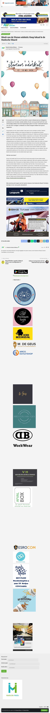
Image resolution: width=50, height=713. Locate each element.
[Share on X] (9, 44)
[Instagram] (48, 247)
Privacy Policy (18, 710)
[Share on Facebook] (7, 44)
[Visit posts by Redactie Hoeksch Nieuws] (3, 247)
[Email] (41, 241)
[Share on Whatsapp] (32, 241)
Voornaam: (4, 659)
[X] (46, 707)
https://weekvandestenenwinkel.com (16, 178)
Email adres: (4, 666)
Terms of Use (26, 710)
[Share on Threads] (38, 241)
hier (10, 185)
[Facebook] (46, 247)
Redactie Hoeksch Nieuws (11, 47)
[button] (44, 710)
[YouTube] (48, 707)
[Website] (44, 247)
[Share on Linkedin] (35, 241)
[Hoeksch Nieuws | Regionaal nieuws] (9, 24)
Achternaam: (4, 663)
